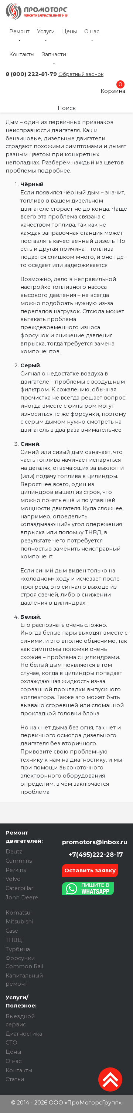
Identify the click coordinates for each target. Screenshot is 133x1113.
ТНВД (14, 940)
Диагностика (24, 1033)
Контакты (21, 54)
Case (12, 931)
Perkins (16, 870)
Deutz (14, 851)
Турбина (18, 949)
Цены (69, 31)
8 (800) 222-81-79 (31, 74)
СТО (11, 1042)
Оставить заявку (90, 870)
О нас (91, 31)
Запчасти (54, 54)
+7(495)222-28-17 (94, 854)
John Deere (22, 897)
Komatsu (18, 912)
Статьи (15, 1079)
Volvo (13, 879)
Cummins (19, 861)
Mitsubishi (19, 921)
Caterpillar (19, 888)
